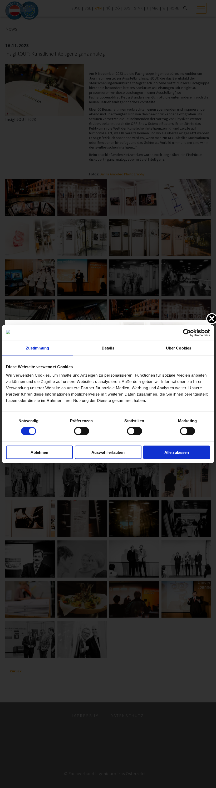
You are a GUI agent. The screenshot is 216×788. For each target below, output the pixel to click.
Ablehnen (39, 452)
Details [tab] (108, 348)
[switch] (81, 431)
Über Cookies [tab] (178, 348)
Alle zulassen (176, 452)
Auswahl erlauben (108, 452)
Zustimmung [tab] (37, 348)
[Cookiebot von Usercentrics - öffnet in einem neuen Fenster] (187, 333)
